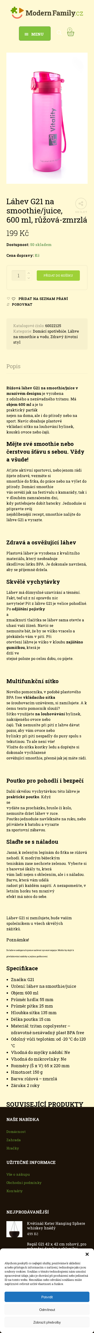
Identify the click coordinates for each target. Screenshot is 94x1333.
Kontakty (14, 1191)
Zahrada (13, 1140)
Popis (13, 366)
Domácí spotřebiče (49, 331)
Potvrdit (47, 1296)
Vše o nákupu (18, 1174)
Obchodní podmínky (24, 1182)
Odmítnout (47, 1309)
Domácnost (16, 1131)
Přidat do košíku (58, 275)
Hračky (12, 1148)
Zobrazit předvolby (47, 1322)
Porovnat (22, 304)
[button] (87, 1254)
